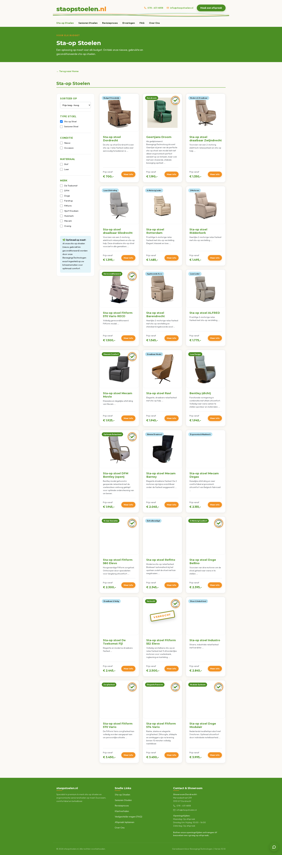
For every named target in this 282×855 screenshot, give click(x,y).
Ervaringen (128, 22)
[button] (119, 137)
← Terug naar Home (67, 71)
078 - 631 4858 (155, 7)
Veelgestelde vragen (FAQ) (128, 816)
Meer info (128, 174)
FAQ (142, 22)
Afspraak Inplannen (124, 822)
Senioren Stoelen (88, 22)
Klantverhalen (122, 811)
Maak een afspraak (211, 7)
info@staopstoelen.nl (181, 7)
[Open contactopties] (274, 847)
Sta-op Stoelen (65, 22)
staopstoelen (81, 9)
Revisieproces (110, 22)
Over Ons (154, 22)
